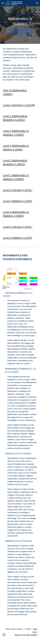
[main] (20, 25)
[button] (2, 3)
